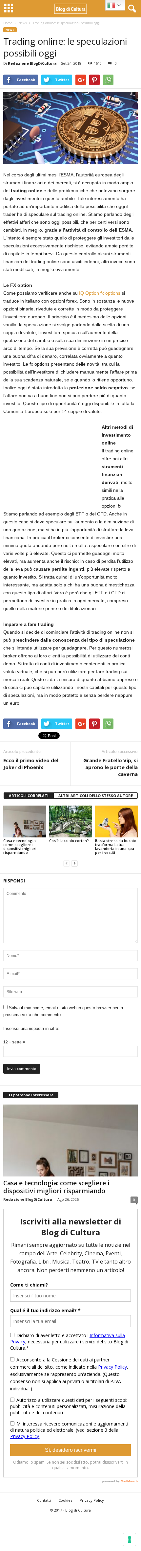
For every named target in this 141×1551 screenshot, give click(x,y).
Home (7, 23)
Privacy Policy (92, 1500)
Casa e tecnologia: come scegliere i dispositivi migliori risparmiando (20, 846)
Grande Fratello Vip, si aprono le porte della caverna (110, 767)
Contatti (44, 1500)
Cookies (65, 1500)
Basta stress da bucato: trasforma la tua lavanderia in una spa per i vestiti (116, 846)
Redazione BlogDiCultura (32, 63)
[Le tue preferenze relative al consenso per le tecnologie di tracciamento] (129, 1539)
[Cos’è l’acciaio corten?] (70, 821)
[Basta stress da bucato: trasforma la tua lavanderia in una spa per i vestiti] (116, 821)
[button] (131, 9)
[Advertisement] (52, 464)
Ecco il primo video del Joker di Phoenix (30, 763)
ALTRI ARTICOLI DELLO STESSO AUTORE (95, 795)
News (22, 23)
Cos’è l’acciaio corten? (69, 840)
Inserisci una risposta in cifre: (31, 1028)
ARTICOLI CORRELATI (29, 795)
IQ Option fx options (99, 293)
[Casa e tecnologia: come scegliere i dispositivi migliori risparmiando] (24, 821)
